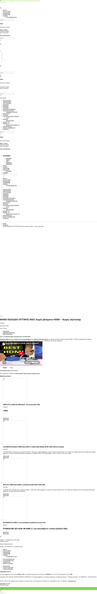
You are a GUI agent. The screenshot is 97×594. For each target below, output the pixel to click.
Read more (6, 418)
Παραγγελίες (6, 562)
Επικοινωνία (6, 552)
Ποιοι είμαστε (7, 550)
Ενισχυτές (6, 129)
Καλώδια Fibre (10, 120)
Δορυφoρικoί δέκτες (12, 112)
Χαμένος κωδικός (8, 563)
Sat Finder (5, 107)
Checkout (7, 35)
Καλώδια (5, 119)
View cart (2, 35)
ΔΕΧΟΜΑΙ (2, 583)
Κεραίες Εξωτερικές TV (13, 125)
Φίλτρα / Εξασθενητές (9, 128)
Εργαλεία (5, 115)
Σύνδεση (5, 555)
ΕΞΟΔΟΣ (8, 583)
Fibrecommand (7, 100)
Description (6, 331)
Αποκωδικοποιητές (8, 110)
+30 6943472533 (12, 64)
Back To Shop (3, 30)
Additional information (9, 332)
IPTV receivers (7, 103)
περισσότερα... (72, 581)
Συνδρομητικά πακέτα (9, 109)
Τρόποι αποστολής (8, 567)
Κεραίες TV (6, 122)
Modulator (6, 105)
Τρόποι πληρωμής (8, 569)
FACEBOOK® (6, 553)
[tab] (50, 331)
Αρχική (5, 549)
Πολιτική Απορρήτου (9, 559)
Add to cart (6, 456)
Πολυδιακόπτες (7, 126)
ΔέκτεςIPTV (6, 113)
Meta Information (7, 334)
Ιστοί (7, 117)
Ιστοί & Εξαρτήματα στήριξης (11, 116)
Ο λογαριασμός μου (11, 556)
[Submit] (0, 74)
